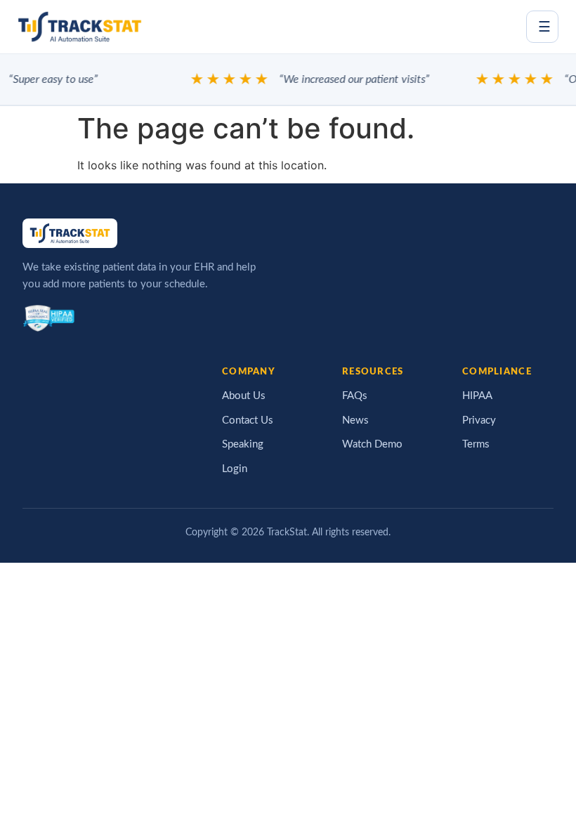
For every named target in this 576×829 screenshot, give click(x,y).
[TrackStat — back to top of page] (80, 27)
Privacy (479, 420)
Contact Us (247, 420)
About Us (244, 396)
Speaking (242, 444)
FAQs (354, 396)
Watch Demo (372, 444)
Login (234, 469)
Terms (476, 444)
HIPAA (477, 396)
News (355, 420)
